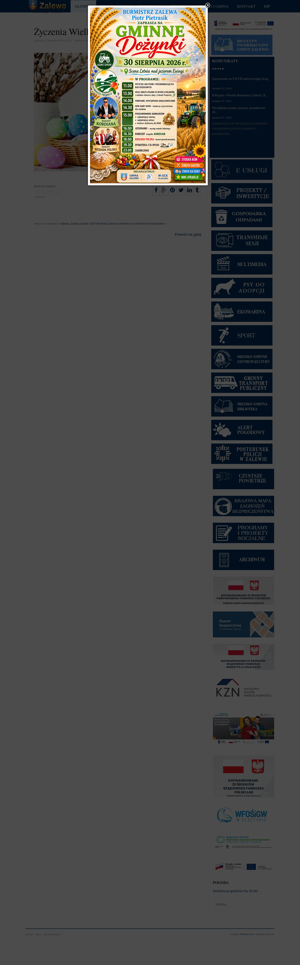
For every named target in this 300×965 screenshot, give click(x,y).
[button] (208, 5)
